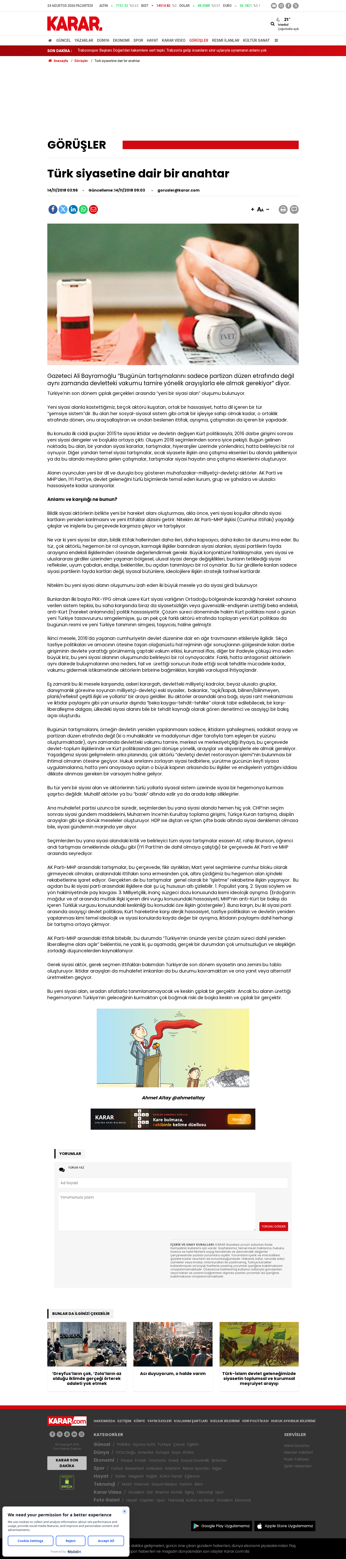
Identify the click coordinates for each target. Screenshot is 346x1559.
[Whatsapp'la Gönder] (83, 209)
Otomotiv (157, 1460)
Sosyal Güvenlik (195, 1460)
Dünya (103, 40)
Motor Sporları (196, 1468)
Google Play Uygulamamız (225, 1526)
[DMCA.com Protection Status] (67, 1482)
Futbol (117, 1468)
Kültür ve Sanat (200, 1500)
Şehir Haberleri (297, 1466)
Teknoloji (104, 1484)
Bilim (198, 1484)
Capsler (147, 1500)
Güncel (63, 40)
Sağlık (151, 1476)
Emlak (140, 1460)
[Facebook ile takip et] (288, 6)
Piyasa (127, 1460)
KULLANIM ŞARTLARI (191, 1421)
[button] (252, 209)
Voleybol (154, 1468)
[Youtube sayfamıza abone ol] (67, 1434)
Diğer (217, 1468)
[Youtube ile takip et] (274, 6)
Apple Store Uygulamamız (289, 1526)
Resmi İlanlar (225, 40)
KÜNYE (139, 1421)
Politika (123, 1444)
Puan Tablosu (296, 1459)
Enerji (173, 1460)
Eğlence (192, 1476)
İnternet (141, 1484)
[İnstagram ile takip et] (281, 6)
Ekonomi (121, 40)
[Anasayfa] (50, 40)
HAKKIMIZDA (104, 1421)
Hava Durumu (296, 1445)
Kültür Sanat (256, 40)
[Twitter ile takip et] (296, 6)
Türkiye (164, 1444)
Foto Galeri (107, 1500)
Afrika (188, 1452)
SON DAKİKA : (59, 51)
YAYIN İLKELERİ (159, 1421)
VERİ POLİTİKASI (255, 1421)
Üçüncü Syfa (144, 1444)
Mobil (127, 1484)
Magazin (136, 1476)
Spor (138, 40)
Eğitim (193, 1444)
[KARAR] (74, 23)
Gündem (136, 1492)
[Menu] (275, 40)
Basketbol (134, 1468)
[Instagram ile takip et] (81, 1434)
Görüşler (198, 40)
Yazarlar (84, 40)
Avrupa (162, 1452)
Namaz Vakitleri (298, 1452)
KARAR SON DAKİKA (67, 1463)
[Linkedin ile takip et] (74, 1434)
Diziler (120, 1476)
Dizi (150, 1492)
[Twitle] (63, 209)
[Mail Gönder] (93, 209)
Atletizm (172, 1468)
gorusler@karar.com (178, 190)
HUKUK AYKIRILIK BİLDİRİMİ (293, 1421)
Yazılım (185, 1484)
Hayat (152, 40)
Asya (175, 1452)
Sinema (162, 1492)
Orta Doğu (125, 1452)
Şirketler (219, 1460)
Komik (176, 1492)
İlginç (189, 1492)
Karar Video (173, 40)
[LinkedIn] (73, 209)
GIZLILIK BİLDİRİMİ (225, 1421)
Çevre (179, 1444)
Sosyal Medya (164, 1484)
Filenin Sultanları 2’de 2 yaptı (101, 51)
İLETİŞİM (124, 1421)
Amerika (145, 1452)
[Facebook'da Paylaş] (52, 209)
